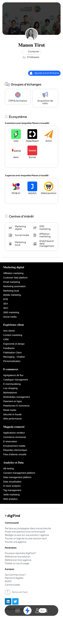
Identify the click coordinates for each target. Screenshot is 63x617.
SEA (5, 304)
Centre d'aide (12, 585)
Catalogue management (15, 379)
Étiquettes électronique (15, 450)
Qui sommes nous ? (15, 575)
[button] (17, 610)
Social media (22, 235)
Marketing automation (14, 286)
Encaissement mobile (14, 446)
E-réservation (10, 441)
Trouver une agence (15, 542)
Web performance (12, 418)
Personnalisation (11, 361)
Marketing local (20, 243)
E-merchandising (12, 384)
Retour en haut (20, 592)
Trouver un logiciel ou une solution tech (26, 538)
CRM (6, 339)
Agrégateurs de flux (13, 375)
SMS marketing (45, 227)
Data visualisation (12, 481)
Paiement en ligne (12, 401)
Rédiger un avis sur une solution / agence (27, 535)
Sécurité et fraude (12, 414)
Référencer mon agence (18, 560)
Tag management (12, 490)
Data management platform (17, 477)
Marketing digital (20, 227)
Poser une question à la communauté (25, 532)
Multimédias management (16, 397)
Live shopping (10, 388)
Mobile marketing (12, 295)
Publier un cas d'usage (17, 563)
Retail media (9, 410)
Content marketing (12, 335)
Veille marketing (11, 494)
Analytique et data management (46, 244)
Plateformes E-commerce (16, 406)
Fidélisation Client (12, 352)
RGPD (8, 581)
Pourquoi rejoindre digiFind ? (20, 553)
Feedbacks (9, 348)
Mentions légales (14, 578)
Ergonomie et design (14, 344)
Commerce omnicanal (14, 437)
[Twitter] (15, 601)
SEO (5, 308)
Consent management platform (19, 473)
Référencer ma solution (17, 556)
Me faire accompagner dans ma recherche (28, 528)
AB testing (8, 468)
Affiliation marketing (45, 235)
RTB (5, 299)
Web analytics (10, 499)
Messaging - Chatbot (14, 357)
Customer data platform (15, 277)
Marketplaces (10, 392)
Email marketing (11, 282)
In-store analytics (12, 486)
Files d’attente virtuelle (14, 454)
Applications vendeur (14, 433)
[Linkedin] (8, 601)
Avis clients (9, 331)
